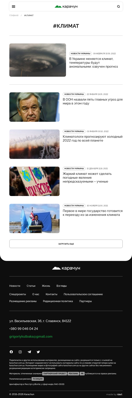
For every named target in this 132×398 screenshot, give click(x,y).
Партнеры (85, 301)
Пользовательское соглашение (83, 294)
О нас (35, 294)
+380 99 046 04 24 (23, 329)
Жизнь (46, 285)
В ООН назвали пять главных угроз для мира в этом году (93, 101)
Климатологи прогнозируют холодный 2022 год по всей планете (93, 138)
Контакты (51, 294)
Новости (14, 285)
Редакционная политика (58, 301)
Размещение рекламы (23, 301)
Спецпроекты (17, 294)
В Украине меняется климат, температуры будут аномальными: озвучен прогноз (93, 62)
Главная (13, 15)
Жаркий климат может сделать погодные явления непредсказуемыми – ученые (87, 177)
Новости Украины (80, 53)
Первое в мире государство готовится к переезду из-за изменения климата (93, 213)
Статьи (31, 285)
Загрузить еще (66, 244)
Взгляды (62, 285)
